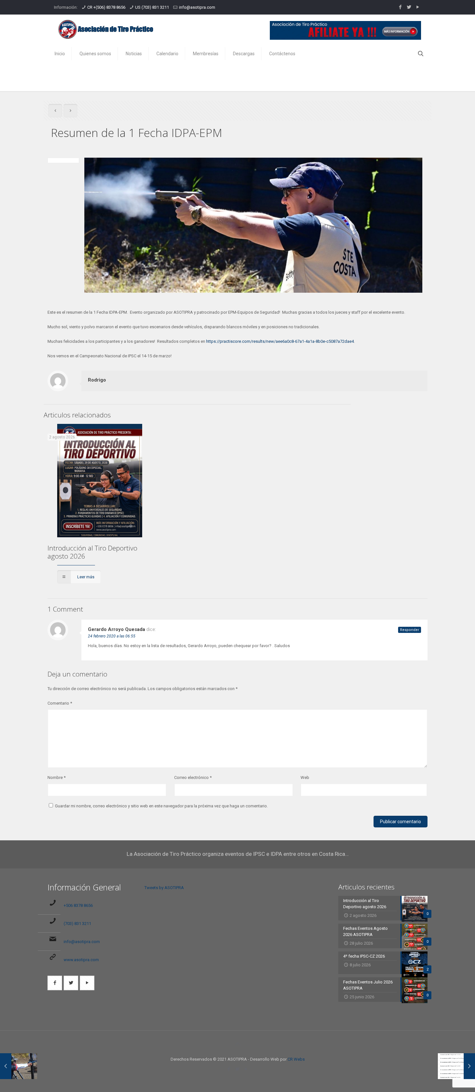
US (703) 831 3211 (152, 7)
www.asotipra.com (81, 959)
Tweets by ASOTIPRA (164, 887)
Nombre (57, 777)
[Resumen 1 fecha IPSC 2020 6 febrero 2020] (18, 1066)
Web (305, 777)
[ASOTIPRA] (105, 29)
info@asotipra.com (197, 7)
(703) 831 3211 (77, 923)
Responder (409, 630)
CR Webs (296, 1059)
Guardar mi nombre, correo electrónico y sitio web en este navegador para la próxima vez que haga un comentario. (161, 805)
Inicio (329, 77)
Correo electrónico (193, 777)
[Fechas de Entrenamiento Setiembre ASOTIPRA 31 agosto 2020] (456, 1066)
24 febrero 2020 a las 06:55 (111, 636)
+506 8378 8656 (78, 905)
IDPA (351, 77)
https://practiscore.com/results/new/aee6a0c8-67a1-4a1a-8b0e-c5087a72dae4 (280, 341)
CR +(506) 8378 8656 (106, 7)
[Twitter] (409, 7)
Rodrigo (97, 380)
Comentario (60, 703)
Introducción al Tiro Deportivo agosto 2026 (92, 552)
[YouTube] (417, 7)
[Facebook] (400, 7)
